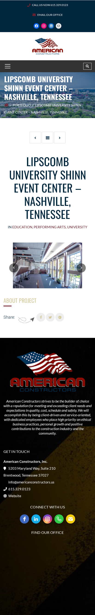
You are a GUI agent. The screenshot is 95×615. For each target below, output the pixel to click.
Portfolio (22, 105)
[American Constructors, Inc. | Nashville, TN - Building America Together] (47, 46)
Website (14, 496)
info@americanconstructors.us (31, 482)
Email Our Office (50, 15)
